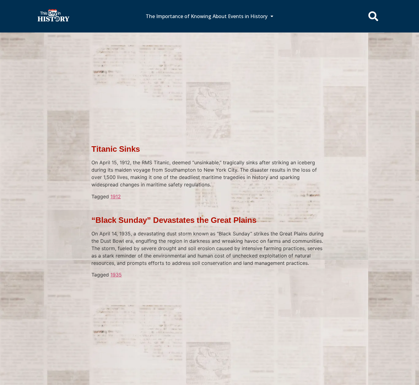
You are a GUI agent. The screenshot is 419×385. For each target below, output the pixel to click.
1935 (116, 275)
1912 (115, 196)
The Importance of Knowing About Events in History (206, 16)
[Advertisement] (209, 78)
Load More (209, 288)
